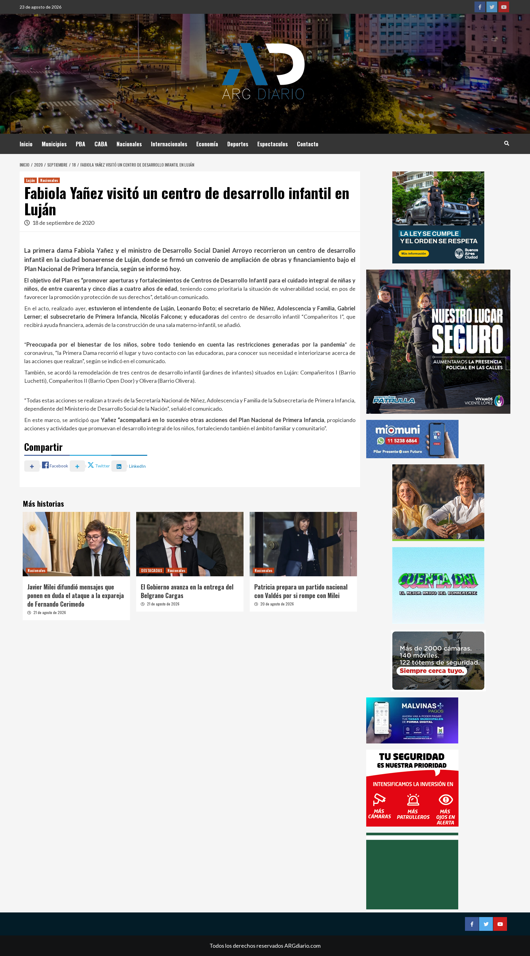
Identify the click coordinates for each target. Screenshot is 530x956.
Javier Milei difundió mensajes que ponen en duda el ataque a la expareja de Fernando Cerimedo (75, 595)
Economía (207, 144)
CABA (100, 144)
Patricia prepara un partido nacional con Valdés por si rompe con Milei (301, 591)
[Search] (506, 143)
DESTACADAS (151, 570)
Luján (30, 180)
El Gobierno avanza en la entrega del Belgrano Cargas (187, 591)
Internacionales (169, 144)
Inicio (26, 144)
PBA (80, 144)
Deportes (237, 144)
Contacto (307, 144)
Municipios (54, 144)
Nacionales (129, 144)
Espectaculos (272, 144)
